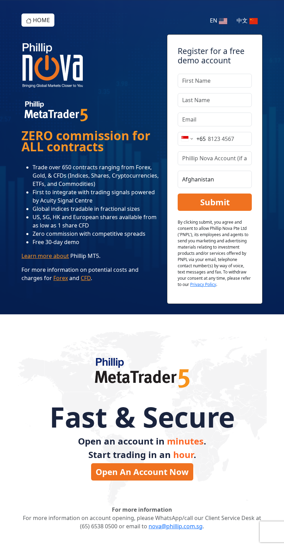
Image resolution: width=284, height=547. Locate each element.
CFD (86, 278)
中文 (243, 20)
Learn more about (45, 256)
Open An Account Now (142, 471)
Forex (60, 278)
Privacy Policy (203, 284)
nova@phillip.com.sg (176, 526)
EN (214, 20)
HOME (41, 20)
